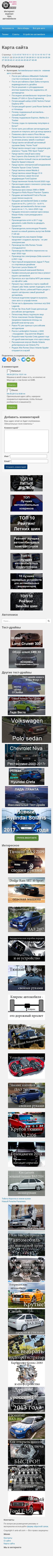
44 (22, 60)
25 (19, 57)
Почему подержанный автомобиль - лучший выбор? (28, 113)
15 (41, 54)
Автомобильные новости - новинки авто (28, 72)
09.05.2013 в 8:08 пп (16, 393)
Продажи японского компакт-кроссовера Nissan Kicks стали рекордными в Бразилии (30, 214)
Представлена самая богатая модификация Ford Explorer (25, 177)
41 (14, 60)
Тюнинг (5, 34)
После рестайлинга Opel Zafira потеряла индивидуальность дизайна (30, 83)
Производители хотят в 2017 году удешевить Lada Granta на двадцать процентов (28, 223)
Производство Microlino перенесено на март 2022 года (29, 252)
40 (11, 60)
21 (8, 57)
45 (25, 60)
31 (35, 57)
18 (49, 54)
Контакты (8, 1537)
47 (30, 60)
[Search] (48, 621)
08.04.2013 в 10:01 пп (16, 374)
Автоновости (8, 28)
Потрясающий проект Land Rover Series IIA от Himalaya (31, 108)
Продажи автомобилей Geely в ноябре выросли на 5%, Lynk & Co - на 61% (29, 202)
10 (27, 54)
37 (3, 60)
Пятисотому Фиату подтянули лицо (28, 314)
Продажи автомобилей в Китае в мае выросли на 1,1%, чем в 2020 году (29, 207)
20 (6, 57)
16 (44, 54)
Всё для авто (39, 28)
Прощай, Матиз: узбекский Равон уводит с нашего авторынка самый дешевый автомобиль (31, 292)
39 (8, 60)
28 (27, 57)
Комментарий (11, 427)
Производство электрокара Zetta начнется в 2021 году (31, 257)
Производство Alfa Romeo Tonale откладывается (27, 246)
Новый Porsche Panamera (14, 1201)
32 (38, 57)
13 (35, 54)
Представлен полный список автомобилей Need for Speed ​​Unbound (31, 160)
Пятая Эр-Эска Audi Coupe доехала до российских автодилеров (29, 310)
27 (25, 57)
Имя (7, 456)
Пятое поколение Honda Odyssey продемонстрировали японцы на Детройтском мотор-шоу (27, 320)
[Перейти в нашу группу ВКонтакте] (26, 837)
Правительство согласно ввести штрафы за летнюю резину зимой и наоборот (30, 138)
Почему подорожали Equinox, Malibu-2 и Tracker (30, 119)
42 (16, 60)
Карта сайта (9, 1543)
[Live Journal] (19, 359)
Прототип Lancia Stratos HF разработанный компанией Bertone (28, 268)
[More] (33, 359)
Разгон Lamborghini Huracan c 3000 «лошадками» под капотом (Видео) (28, 332)
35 (46, 57)
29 (30, 57)
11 (30, 54)
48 (33, 60)
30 (33, 57)
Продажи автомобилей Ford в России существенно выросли (29, 196)
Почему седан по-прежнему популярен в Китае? (30, 124)
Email (7, 461)
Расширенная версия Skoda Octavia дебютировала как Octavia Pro (28, 343)
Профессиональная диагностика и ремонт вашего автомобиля (31, 274)
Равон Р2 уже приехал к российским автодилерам (28, 327)
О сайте (7, 1540)
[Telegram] (23, 359)
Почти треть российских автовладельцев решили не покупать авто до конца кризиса (31, 130)
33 (41, 57)
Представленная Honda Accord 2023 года (31, 181)
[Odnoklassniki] (9, 359)
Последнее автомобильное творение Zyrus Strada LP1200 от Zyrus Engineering (31, 97)
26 (22, 57)
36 (49, 57)
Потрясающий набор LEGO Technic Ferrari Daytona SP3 (31, 102)
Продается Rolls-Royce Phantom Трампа (30, 192)
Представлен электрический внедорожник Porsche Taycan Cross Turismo (31, 166)
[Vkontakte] (4, 359)
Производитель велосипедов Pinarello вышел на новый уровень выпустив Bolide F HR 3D (31, 231)
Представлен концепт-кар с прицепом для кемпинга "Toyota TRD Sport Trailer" (31, 149)
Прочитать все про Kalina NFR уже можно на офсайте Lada (31, 280)
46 (27, 60)
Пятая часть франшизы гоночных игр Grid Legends (31, 304)
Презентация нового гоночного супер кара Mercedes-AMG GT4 (31, 185)
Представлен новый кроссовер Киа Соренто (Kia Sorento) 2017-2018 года (31, 155)
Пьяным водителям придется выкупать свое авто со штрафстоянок (29, 299)
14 (38, 54)
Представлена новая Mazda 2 (25, 170)
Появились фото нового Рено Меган (28, 134)
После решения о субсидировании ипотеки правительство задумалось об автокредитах (29, 90)
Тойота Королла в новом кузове (16, 1198)
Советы (15, 34)
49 (35, 60)
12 (33, 54)
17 (46, 54)
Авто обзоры (23, 28)
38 (6, 60)
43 (19, 60)
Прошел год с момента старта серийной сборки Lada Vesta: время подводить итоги (31, 285)
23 (14, 57)
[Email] (28, 359)
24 (16, 57)
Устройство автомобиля (34, 34)
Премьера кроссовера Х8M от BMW (28, 189)
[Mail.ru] (14, 359)
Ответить (12, 385)
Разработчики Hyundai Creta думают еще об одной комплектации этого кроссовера (31, 338)
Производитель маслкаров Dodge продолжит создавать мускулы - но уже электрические (29, 239)
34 (44, 57)
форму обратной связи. (38, 1526)
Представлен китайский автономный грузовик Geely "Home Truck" (28, 144)
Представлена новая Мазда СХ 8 (27, 173)
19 (3, 57)
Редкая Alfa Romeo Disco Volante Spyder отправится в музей (30, 349)
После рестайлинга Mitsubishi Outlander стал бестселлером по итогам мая (30, 77)
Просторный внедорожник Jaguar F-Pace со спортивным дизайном (30, 263)
